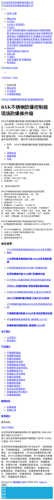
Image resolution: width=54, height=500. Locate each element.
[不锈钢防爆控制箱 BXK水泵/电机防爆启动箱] (30, 307)
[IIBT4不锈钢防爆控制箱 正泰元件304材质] (29, 292)
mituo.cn (43, 482)
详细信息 (11, 153)
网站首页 (11, 19)
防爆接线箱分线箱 (16, 364)
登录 (9, 13)
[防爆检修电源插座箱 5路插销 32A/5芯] (27, 319)
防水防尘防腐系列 (16, 389)
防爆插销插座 (14, 395)
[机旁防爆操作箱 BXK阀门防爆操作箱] (27, 268)
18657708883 (7, 427)
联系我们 (11, 340)
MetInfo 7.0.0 (19, 482)
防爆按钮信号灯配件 (17, 392)
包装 (9, 159)
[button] (6, 77)
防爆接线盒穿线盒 (16, 380)
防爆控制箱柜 (14, 358)
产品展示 (11, 91)
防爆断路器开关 (15, 371)
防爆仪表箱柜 (14, 377)
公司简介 (11, 337)
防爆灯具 (11, 410)
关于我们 (5, 331)
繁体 (4, 485)
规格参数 (11, 156)
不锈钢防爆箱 (14, 94)
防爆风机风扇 (14, 383)
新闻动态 (5, 401)
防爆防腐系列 (14, 386)
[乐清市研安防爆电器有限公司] (27, 4)
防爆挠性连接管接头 (17, 367)
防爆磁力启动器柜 (16, 374)
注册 (14, 13)
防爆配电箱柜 (14, 355)
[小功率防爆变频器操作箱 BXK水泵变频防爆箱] (30, 252)
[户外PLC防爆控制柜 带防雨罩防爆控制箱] (29, 280)
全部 (9, 30)
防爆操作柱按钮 (15, 361)
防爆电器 (11, 407)
